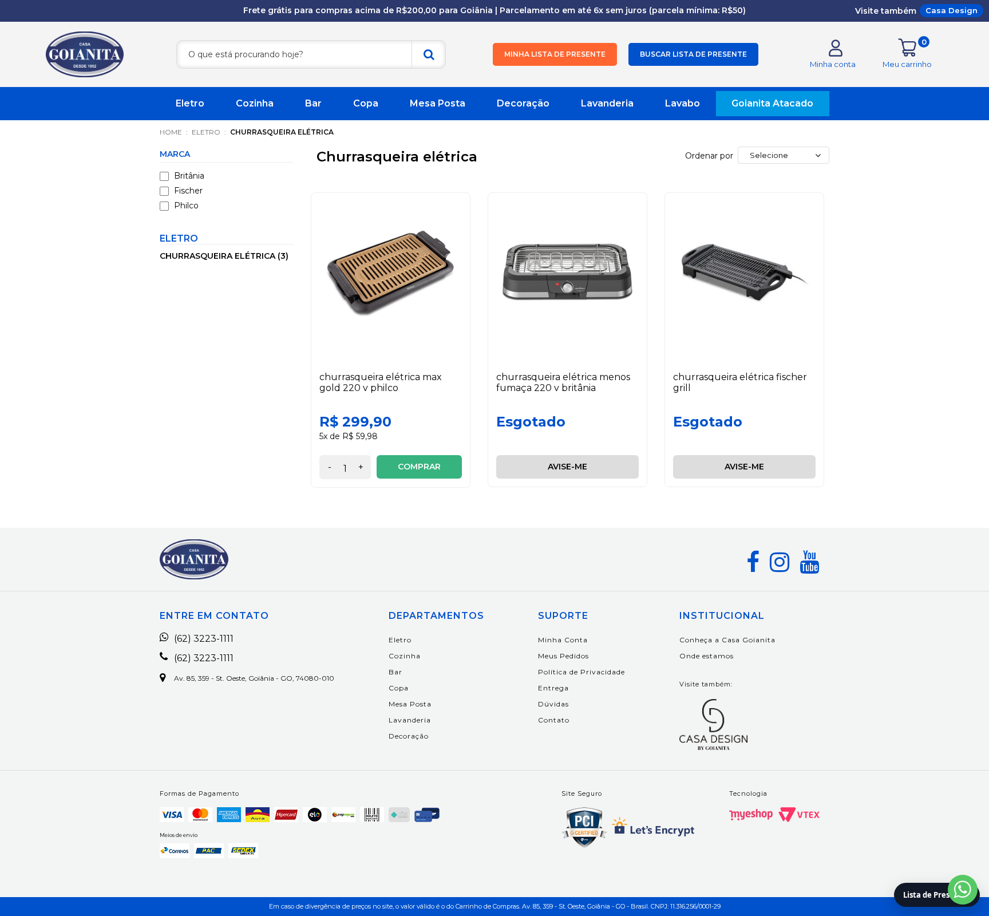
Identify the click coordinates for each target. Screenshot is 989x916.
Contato (553, 720)
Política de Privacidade (581, 672)
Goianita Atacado (772, 103)
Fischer (188, 190)
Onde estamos (706, 656)
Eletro (190, 103)
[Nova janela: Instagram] (779, 562)
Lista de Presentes (937, 895)
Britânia (189, 176)
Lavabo (682, 103)
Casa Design (951, 10)
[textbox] (311, 54)
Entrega (553, 688)
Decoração (523, 103)
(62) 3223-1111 (204, 638)
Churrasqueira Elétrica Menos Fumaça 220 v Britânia (563, 382)
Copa (365, 103)
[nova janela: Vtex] (799, 814)
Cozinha (255, 103)
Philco (186, 205)
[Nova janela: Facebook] (752, 562)
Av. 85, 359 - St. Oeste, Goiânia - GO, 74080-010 (254, 678)
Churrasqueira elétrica (282, 132)
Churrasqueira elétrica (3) (224, 256)
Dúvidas (553, 704)
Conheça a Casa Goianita (727, 639)
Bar (313, 103)
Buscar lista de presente (693, 54)
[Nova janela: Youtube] (809, 562)
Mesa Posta (437, 103)
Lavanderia (607, 103)
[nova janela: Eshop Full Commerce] (751, 814)
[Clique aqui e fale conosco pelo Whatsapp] (963, 890)
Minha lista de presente (555, 54)
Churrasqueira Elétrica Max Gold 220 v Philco (380, 382)
